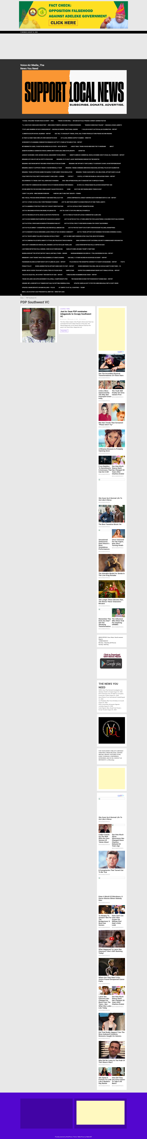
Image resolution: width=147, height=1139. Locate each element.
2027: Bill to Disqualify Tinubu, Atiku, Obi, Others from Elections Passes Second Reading (83, 133)
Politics (68, 308)
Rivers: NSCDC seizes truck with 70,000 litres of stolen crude (42, 270)
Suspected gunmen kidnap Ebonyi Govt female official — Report (99, 270)
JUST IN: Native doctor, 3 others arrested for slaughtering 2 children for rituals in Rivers (94, 219)
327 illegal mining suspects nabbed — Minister (76, 138)
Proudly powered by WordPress (63, 1136)
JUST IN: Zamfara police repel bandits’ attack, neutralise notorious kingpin (47, 240)
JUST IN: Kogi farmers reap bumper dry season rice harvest (41, 219)
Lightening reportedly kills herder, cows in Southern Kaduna (42, 249)
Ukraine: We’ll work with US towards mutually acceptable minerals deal (46, 283)
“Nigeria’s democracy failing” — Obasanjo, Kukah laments (103, 125)
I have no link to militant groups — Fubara (67, 193)
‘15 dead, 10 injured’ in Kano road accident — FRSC (38, 121)
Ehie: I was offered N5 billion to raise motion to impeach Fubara (83, 180)
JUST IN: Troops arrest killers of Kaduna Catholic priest (41, 236)
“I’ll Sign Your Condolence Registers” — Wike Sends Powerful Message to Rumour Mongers (51, 125)
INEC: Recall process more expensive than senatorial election (42, 197)
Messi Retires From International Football (110, 697)
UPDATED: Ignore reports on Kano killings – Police (38, 287)
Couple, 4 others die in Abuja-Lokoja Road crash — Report (96, 176)
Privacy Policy (26, 266)
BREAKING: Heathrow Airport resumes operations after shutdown (43, 163)
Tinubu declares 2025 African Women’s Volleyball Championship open (44, 279)
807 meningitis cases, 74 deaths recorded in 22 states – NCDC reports (44, 146)
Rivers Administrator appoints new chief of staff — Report (54, 266)
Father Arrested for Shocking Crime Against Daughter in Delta (42, 189)
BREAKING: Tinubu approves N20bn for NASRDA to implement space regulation (47, 172)
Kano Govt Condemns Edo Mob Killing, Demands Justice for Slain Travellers (47, 244)
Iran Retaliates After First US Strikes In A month (111, 700)
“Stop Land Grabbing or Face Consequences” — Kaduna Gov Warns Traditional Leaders (50, 129)
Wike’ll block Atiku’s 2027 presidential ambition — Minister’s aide (43, 292)
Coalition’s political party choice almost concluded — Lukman (43, 176)
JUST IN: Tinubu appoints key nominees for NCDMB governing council (99, 232)
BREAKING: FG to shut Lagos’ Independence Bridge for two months (78, 159)
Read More (64, 330)
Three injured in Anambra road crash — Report (81, 274)
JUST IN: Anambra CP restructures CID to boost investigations (42, 206)
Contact (71, 176)
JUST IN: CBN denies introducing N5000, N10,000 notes (39, 210)
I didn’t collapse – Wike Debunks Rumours (35, 193)
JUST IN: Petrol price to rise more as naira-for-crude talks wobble (86, 223)
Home (68, 189)
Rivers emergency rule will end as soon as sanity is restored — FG (99, 266)
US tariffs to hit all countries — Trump (72, 287)
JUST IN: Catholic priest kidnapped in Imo (80, 206)
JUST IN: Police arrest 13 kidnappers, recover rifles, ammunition (43, 227)
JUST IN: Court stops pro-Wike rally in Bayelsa (75, 210)
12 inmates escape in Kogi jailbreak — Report (36, 133)
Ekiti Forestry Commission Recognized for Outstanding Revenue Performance (47, 185)
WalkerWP (89, 1136)
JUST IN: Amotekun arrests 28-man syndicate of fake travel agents (83, 202)
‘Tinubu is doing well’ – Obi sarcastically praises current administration (82, 121)
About (112, 146)
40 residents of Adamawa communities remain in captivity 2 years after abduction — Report (52, 142)
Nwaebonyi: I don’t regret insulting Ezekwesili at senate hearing (43, 257)
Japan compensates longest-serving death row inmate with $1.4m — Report (91, 197)
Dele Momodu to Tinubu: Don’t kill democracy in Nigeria (40, 180)
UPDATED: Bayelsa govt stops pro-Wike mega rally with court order (96, 283)
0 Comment (83, 319)
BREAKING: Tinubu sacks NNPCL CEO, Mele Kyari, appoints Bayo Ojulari (98, 172)
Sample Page (70, 270)
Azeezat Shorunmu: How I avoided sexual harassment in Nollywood (44, 155)
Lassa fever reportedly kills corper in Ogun (90, 244)
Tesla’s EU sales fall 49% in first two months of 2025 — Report (42, 274)
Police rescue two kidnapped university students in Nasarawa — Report (93, 262)
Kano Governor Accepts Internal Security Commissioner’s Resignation (99, 240)
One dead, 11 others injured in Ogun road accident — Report (87, 257)
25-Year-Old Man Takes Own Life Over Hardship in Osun (39, 138)
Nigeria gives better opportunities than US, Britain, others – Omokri (44, 253)
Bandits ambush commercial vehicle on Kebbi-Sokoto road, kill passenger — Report (97, 155)
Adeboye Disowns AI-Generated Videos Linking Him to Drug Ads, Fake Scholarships (48, 150)
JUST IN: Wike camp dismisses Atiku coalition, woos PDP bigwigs (83, 236)
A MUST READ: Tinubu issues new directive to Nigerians (88, 146)
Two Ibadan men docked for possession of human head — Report (92, 279)
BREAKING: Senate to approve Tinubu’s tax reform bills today (42, 168)
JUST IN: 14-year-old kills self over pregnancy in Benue (40, 202)
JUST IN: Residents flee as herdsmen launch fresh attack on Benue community (47, 232)
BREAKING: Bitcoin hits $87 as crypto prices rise (37, 159)
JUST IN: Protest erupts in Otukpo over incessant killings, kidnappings (91, 227)
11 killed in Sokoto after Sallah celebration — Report (99, 129)
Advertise (81, 150)
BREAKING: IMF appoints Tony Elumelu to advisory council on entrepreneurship (95, 163)
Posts (123, 262)
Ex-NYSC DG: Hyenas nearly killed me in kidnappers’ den (94, 185)
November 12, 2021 (73, 319)
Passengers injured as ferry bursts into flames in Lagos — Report (44, 262)
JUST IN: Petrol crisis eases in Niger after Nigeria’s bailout (41, 223)
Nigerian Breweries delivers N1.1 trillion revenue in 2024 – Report (92, 253)
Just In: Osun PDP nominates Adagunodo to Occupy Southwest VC (75, 314)
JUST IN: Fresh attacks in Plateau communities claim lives (82, 215)
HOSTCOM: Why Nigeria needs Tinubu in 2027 (88, 189)
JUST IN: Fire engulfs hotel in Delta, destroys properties (40, 215)
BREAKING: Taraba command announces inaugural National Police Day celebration (92, 168)
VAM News (64, 319)
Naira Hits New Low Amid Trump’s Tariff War (80, 249)
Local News (63, 308)
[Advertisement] (73, 46)
